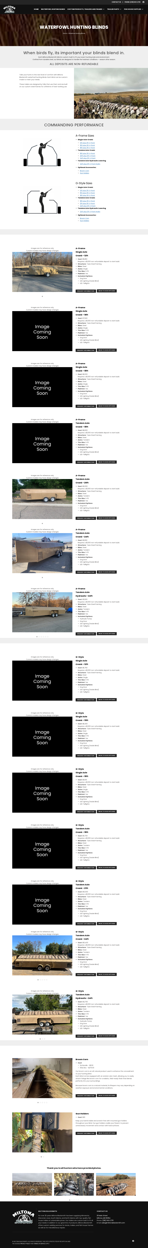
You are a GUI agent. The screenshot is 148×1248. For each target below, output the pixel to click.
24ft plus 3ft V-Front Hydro (90, 164)
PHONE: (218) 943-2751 (132, 2)
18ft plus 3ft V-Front (87, 148)
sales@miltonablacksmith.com (113, 1223)
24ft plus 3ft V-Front (87, 158)
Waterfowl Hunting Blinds (53, 9)
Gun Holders (84, 173)
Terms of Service (40, 1244)
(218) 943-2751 (107, 1220)
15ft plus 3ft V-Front (87, 193)
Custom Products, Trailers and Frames (84, 9)
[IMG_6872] (74, 1185)
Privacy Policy (25, 1244)
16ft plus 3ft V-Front (87, 145)
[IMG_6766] (116, 1185)
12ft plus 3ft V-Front (87, 143)
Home (36, 9)
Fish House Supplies (132, 9)
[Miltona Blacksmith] (9, 9)
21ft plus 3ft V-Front (87, 203)
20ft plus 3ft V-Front (87, 156)
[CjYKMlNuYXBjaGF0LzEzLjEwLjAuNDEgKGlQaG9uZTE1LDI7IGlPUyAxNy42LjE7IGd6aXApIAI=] (32, 1185)
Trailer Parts (113, 9)
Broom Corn (84, 171)
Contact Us (116, 2)
